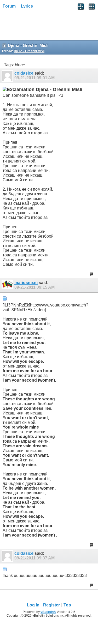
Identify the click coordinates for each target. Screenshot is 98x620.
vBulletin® (48, 612)
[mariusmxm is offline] (8, 285)
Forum (9, 6)
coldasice (23, 73)
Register (51, 605)
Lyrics (27, 6)
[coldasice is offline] (8, 76)
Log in (33, 605)
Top (67, 605)
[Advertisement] (42, 26)
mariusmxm (26, 282)
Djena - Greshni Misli (29, 51)
